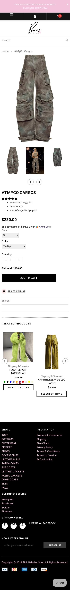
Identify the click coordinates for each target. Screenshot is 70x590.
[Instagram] (23, 526)
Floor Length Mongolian (18, 371)
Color (5, 241)
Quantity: (7, 254)
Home (5, 51)
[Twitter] (14, 526)
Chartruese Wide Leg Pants (51, 381)
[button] (10, 198)
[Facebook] (5, 526)
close (67, 4)
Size (4, 230)
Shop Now (41, 8)
